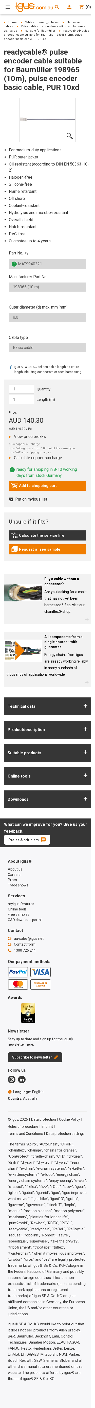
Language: (28, 1092)
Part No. (16, 253)
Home (12, 22)
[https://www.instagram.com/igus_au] (11, 1079)
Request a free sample (35, 550)
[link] (47, 537)
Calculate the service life (39, 536)
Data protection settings (65, 1134)
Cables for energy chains (42, 22)
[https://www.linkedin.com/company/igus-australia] (22, 1079)
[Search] (57, 7)
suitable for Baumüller (40, 30)
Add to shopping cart (34, 486)
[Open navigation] (8, 7)
